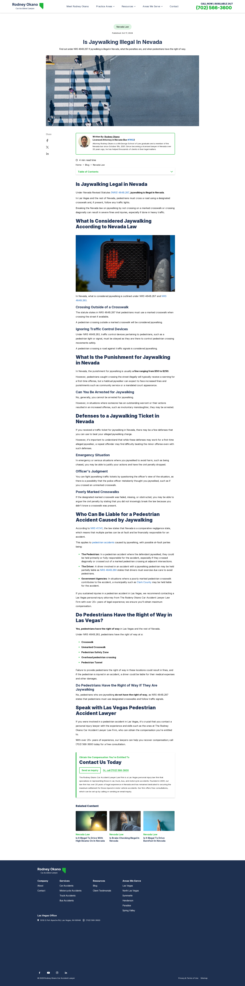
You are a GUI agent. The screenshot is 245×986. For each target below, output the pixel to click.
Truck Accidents (68, 895)
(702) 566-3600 (93, 920)
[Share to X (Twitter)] (47, 147)
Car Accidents (66, 885)
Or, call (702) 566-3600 (116, 770)
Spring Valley (128, 910)
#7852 (131, 140)
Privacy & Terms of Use (188, 978)
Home (79, 165)
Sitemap (204, 978)
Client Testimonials (102, 890)
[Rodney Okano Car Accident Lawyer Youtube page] (48, 973)
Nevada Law (99, 165)
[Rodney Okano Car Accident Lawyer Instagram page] (57, 973)
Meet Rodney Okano (77, 6)
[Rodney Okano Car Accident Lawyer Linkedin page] (66, 973)
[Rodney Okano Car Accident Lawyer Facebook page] (39, 973)
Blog (87, 165)
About (40, 885)
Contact (174, 6)
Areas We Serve (151, 6)
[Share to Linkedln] (47, 153)
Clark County (144, 582)
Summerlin (127, 895)
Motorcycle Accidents (71, 890)
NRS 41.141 (96, 528)
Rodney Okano (112, 136)
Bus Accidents (67, 900)
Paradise (126, 905)
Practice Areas (104, 6)
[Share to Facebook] (47, 141)
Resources (127, 6)
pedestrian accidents (103, 542)
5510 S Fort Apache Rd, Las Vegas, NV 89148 (60, 920)
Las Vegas (127, 885)
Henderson (127, 900)
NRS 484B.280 (108, 570)
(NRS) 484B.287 (120, 192)
